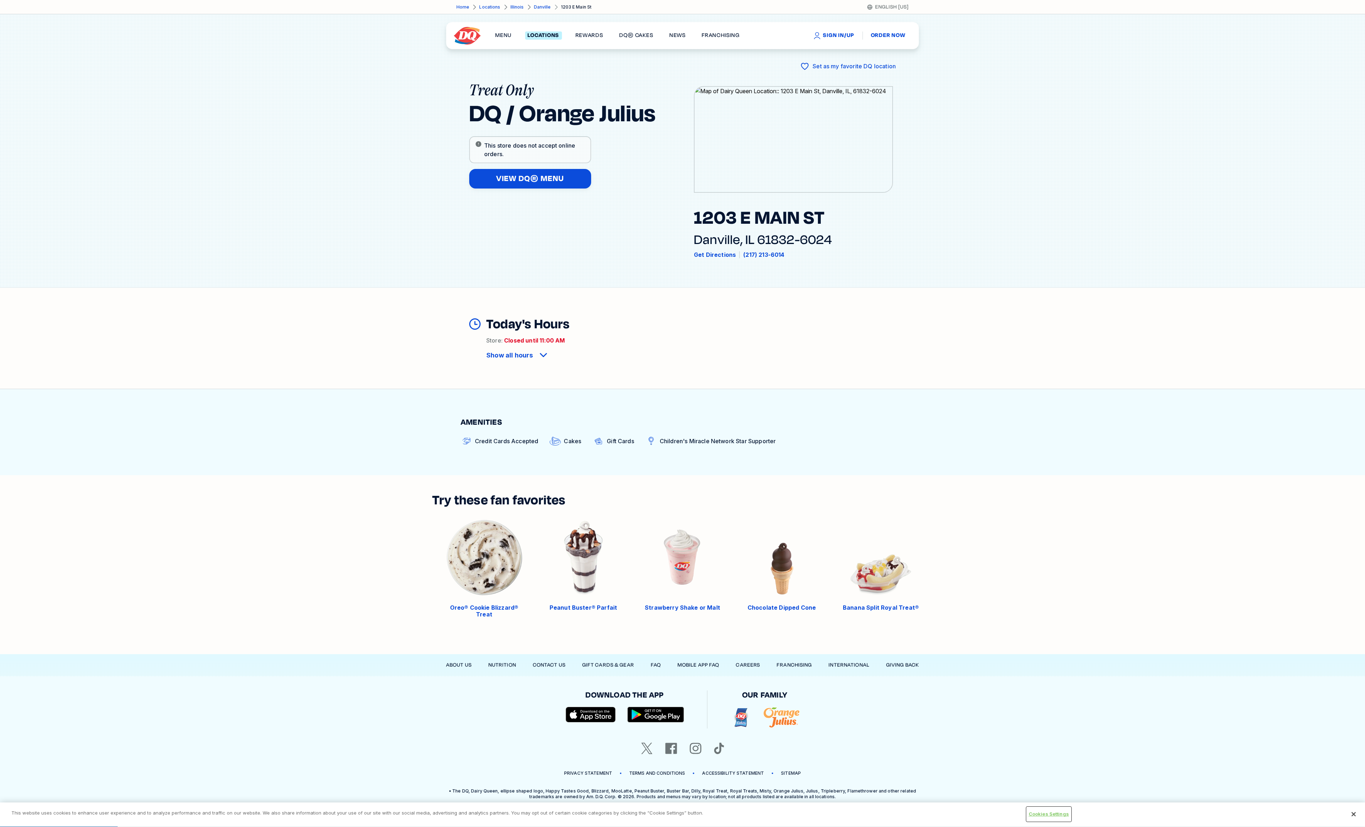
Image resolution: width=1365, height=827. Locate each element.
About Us (459, 665)
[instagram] (696, 748)
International (849, 665)
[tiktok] (719, 748)
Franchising (794, 665)
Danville (542, 7)
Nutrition (502, 665)
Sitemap (791, 773)
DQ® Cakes (636, 35)
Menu (503, 35)
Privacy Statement (588, 773)
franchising (720, 35)
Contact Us (549, 665)
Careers (748, 665)
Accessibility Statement (733, 773)
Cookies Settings (1049, 814)
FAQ (656, 665)
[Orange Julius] (781, 717)
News (677, 35)
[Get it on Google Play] (655, 714)
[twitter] (647, 748)
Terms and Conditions (657, 773)
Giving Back (902, 665)
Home (462, 7)
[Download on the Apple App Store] (591, 714)
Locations (489, 7)
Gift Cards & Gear (608, 665)
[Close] (1353, 814)
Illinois (517, 7)
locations (543, 35)
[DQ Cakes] (741, 717)
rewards (589, 35)
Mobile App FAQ (698, 665)
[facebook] (671, 748)
